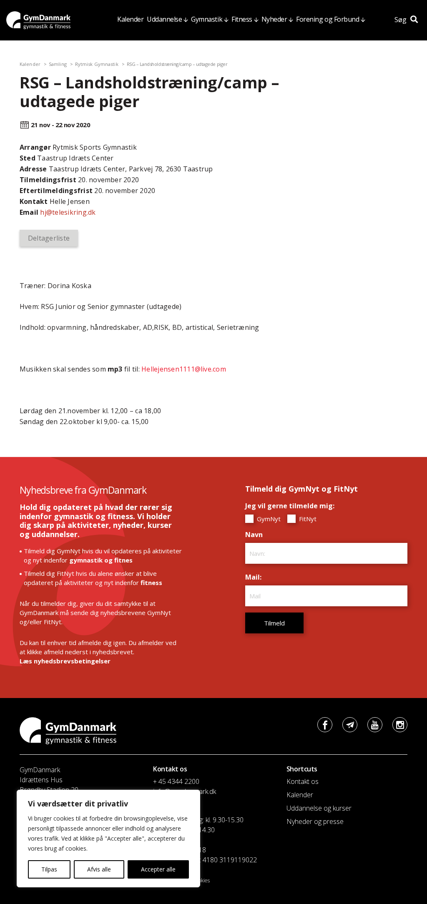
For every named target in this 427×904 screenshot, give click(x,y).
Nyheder (274, 19)
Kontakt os (302, 781)
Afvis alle (99, 869)
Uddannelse (164, 19)
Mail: (255, 577)
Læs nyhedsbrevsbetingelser (65, 661)
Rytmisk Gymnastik (96, 64)
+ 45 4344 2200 (176, 781)
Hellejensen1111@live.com (183, 369)
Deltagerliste (49, 238)
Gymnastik (206, 19)
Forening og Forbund (327, 19)
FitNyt (307, 519)
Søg (401, 19)
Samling (58, 64)
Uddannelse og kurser (319, 808)
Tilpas (49, 869)
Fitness (241, 19)
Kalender (130, 19)
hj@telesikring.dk (67, 212)
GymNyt (268, 519)
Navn (256, 534)
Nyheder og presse (315, 821)
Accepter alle (158, 869)
